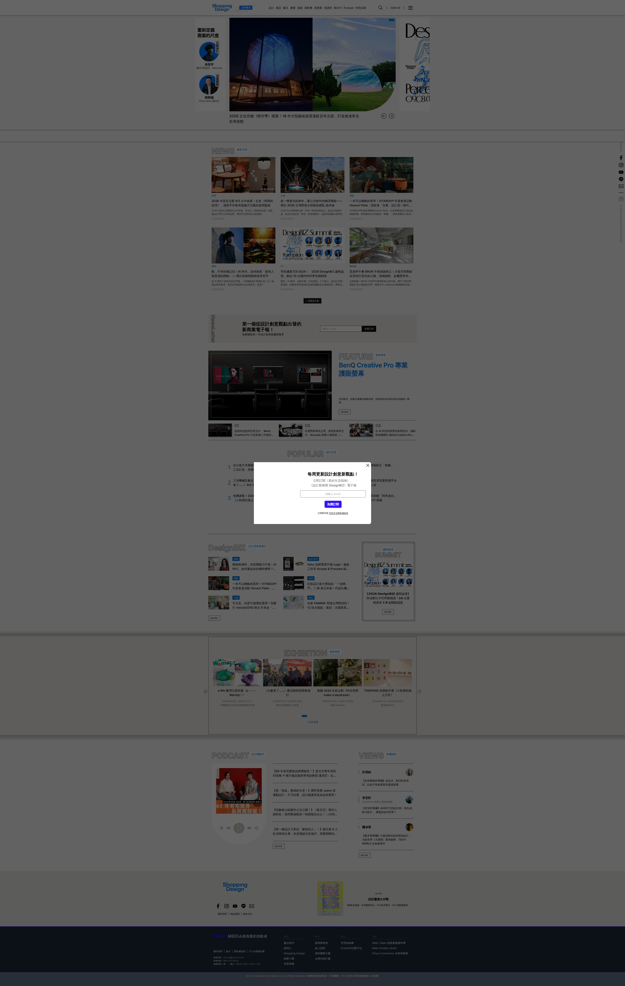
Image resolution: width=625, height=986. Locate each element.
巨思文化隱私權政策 (338, 513)
